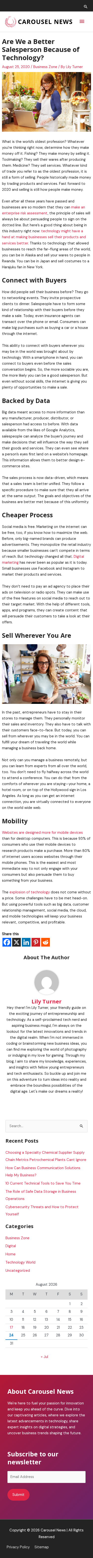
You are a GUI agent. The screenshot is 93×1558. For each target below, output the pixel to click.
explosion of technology (29, 892)
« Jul (44, 1357)
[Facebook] (6, 942)
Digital (10, 1246)
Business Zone (45, 67)
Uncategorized (17, 1270)
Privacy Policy (18, 1547)
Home (10, 1254)
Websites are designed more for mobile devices (42, 832)
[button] (85, 6)
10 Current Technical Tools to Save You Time (43, 1183)
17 (11, 1327)
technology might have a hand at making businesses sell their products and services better (44, 237)
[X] (16, 942)
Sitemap (41, 1547)
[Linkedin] (26, 942)
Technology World (20, 1262)
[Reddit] (45, 942)
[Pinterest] (35, 942)
